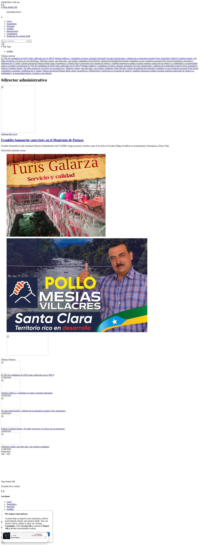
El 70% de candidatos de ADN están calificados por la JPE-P (27, 58)
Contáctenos (12, 33)
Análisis (10, 29)
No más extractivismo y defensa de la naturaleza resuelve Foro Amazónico (138, 58)
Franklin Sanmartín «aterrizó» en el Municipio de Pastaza (42, 140)
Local (9, 21)
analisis (10, 51)
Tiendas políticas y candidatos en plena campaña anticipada (80, 58)
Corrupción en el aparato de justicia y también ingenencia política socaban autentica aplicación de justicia (124, 63)
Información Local (9, 134)
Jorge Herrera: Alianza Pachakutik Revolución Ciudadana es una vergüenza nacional (125, 61)
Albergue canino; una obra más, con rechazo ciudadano (64, 61)
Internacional (12, 31)
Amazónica (11, 24)
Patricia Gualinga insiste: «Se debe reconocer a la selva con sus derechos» (33, 68)
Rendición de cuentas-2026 (18, 36)
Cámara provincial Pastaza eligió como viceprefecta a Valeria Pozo (50, 63)
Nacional (10, 26)
